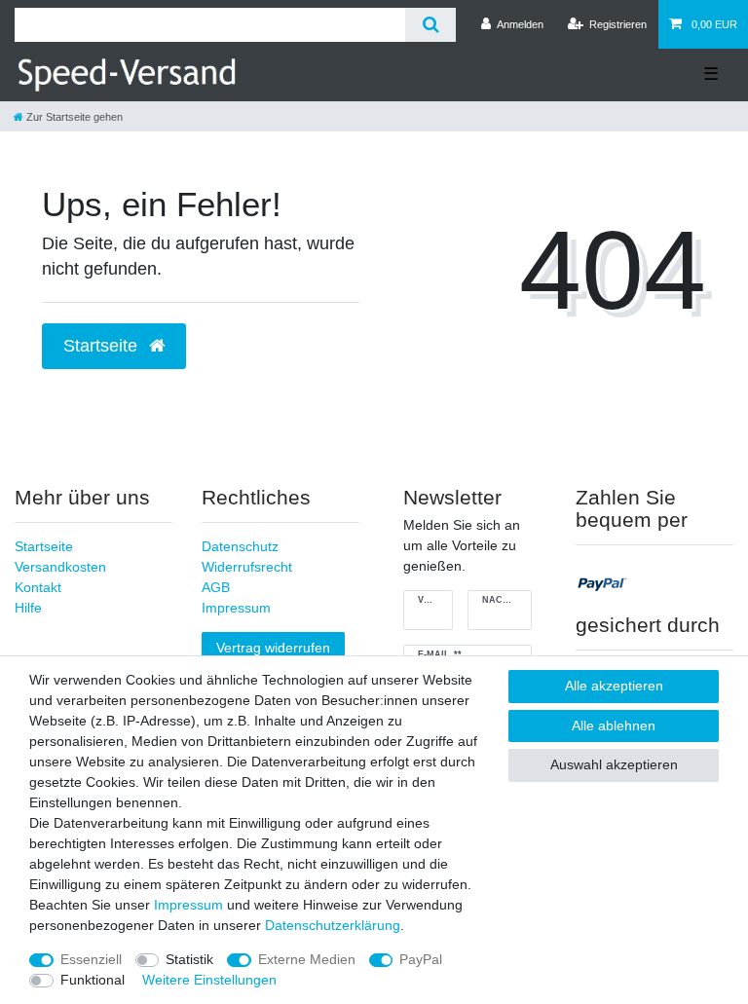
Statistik (189, 959)
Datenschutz (240, 546)
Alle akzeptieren (614, 685)
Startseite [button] (102, 345)
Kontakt (38, 587)
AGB (216, 587)
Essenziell (91, 959)
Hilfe (28, 607)
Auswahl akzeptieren (614, 764)
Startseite (44, 546)
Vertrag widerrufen (273, 647)
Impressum (236, 607)
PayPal (420, 959)
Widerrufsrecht (247, 567)
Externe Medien (306, 959)
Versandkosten (60, 567)
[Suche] (430, 25)
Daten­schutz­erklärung (332, 925)
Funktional (92, 979)
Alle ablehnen (613, 725)
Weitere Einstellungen (209, 979)
